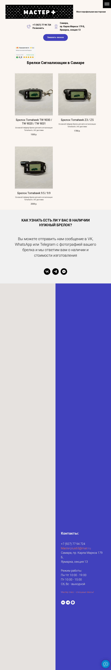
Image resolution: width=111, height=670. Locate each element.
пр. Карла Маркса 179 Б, (72, 26)
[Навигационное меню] (107, 4)
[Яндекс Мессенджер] (64, 271)
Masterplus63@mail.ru (76, 548)
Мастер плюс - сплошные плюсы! (77, 592)
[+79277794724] (55, 271)
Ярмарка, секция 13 (70, 30)
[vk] (47, 271)
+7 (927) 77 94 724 (41, 25)
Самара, (64, 23)
